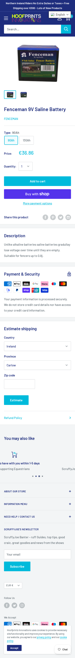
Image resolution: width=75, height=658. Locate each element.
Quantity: (10, 166)
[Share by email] (68, 217)
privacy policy (44, 637)
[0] (67, 18)
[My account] (60, 18)
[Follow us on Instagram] (22, 605)
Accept (14, 648)
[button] (60, 14)
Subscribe (17, 566)
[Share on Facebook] (45, 217)
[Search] (66, 29)
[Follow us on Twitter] (14, 605)
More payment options (37, 203)
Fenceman (11, 119)
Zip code (9, 375)
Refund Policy (13, 418)
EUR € (9, 585)
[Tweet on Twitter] (60, 217)
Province (10, 356)
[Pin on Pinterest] (53, 217)
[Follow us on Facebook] (7, 605)
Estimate (16, 400)
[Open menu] (6, 18)
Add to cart (37, 181)
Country (9, 337)
